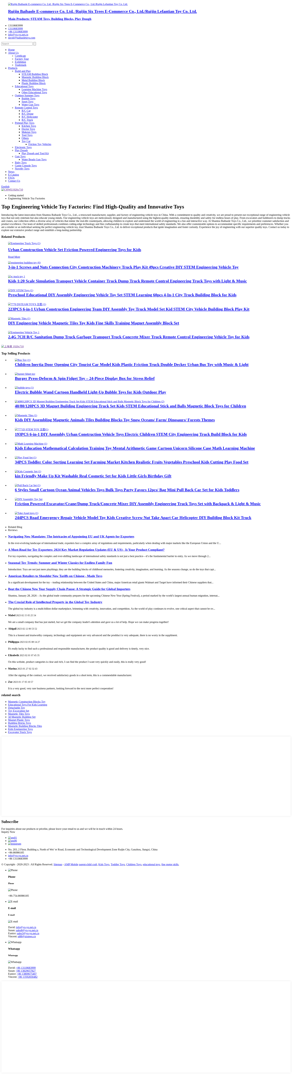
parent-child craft (88, 864)
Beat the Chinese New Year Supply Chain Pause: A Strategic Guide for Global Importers (69, 589)
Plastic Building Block (34, 83)
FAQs (11, 177)
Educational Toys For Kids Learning (27, 704)
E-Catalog (13, 174)
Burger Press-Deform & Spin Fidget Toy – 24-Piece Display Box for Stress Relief (85, 378)
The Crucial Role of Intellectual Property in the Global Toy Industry (55, 602)
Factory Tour (22, 58)
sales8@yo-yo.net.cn (27, 930)
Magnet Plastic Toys (19, 719)
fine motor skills (169, 864)
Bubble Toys (28, 98)
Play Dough (21, 150)
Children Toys (133, 864)
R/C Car (26, 110)
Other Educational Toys (34, 92)
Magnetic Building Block (35, 77)
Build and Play (23, 71)
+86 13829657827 (26, 970)
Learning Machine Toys (34, 89)
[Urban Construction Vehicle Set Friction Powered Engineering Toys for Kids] (24, 243)
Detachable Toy (16, 707)
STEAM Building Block (35, 74)
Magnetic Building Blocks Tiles (25, 726)
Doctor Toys (28, 129)
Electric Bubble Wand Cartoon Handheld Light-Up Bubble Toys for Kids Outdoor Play (90, 392)
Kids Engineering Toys (20, 729)
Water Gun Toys (30, 104)
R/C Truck (27, 119)
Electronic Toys (23, 147)
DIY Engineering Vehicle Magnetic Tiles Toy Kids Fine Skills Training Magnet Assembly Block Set (93, 323)
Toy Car (26, 141)
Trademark (20, 65)
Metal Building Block (33, 80)
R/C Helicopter (30, 116)
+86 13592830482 (28, 976)
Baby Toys (21, 162)
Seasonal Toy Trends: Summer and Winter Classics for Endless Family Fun (60, 563)
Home (11, 49)
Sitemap (58, 864)
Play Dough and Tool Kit (35, 153)
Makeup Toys (29, 132)
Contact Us (14, 180)
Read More (14, 256)
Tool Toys (27, 135)
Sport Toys (27, 101)
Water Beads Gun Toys (34, 159)
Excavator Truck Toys (20, 732)
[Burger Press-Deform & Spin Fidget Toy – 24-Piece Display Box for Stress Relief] (25, 373)
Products (12, 68)
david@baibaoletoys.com (21, 37)
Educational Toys (24, 86)
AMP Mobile (71, 864)
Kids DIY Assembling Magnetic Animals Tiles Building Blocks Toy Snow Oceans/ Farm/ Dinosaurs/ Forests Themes (115, 420)
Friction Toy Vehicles (39, 144)
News (11, 171)
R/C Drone (27, 113)
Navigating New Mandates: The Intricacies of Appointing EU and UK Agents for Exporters (71, 536)
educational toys (151, 864)
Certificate (20, 55)
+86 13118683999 (18, 31)
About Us (13, 52)
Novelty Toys (22, 168)
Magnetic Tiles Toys (19, 713)
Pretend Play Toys (24, 122)
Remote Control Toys (26, 107)
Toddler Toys (118, 864)
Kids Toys (103, 864)
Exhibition (20, 61)
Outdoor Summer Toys (27, 95)
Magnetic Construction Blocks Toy (26, 701)
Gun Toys (20, 156)
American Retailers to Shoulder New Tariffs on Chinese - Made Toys (55, 576)
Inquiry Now (8, 831)
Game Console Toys (26, 165)
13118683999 (15, 28)
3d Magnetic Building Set (21, 716)
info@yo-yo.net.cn (18, 34)
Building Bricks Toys (19, 723)
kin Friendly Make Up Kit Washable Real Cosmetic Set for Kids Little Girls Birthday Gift (93, 476)
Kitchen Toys (29, 125)
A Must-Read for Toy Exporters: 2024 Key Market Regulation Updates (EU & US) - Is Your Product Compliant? (86, 549)
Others (25, 138)
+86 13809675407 (27, 973)
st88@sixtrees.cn (27, 936)
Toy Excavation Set (18, 710)
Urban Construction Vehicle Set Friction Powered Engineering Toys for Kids (74, 249)
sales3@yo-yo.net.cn (28, 933)
